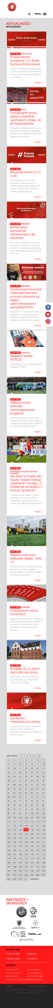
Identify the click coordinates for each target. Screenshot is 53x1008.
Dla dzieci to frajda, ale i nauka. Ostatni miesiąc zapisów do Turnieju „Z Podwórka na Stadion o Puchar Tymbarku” (26, 483)
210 (20, 879)
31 (37, 772)
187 (8, 866)
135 (31, 833)
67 (43, 792)
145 (8, 842)
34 (14, 776)
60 (43, 788)
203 (20, 875)
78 (26, 801)
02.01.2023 (15, 399)
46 (43, 780)
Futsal (29, 54)
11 (43, 760)
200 (43, 870)
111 (14, 821)
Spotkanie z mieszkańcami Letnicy (25, 720)
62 (14, 792)
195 (14, 870)
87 (37, 805)
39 (43, 776)
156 (31, 846)
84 (20, 805)
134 (26, 833)
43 (26, 780)
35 (20, 776)
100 (31, 813)
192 (37, 866)
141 (26, 838)
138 (8, 838)
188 (14, 866)
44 (32, 780)
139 (14, 838)
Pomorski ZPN (13, 953)
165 (43, 850)
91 (20, 809)
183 (26, 862)
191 (31, 866)
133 (20, 833)
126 (20, 829)
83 (14, 805)
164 (37, 850)
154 (20, 846)
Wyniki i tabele (13, 958)
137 (43, 833)
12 (8, 764)
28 (20, 772)
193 (43, 866)
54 (8, 788)
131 (8, 833)
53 (43, 784)
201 (8, 875)
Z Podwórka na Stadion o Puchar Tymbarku (23, 472)
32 (43, 772)
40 (8, 780)
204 (26, 875)
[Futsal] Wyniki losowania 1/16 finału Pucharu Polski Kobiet (25, 60)
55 (14, 788)
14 (20, 764)
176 (26, 858)
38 (37, 776)
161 (20, 850)
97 (14, 813)
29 (26, 772)
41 (14, 780)
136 (37, 833)
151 (43, 842)
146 (14, 842)
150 (37, 842)
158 (43, 846)
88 (43, 805)
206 (37, 875)
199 (37, 870)
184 (31, 862)
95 (43, 809)
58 (32, 788)
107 (31, 817)
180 (8, 862)
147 (20, 842)
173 (8, 858)
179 (43, 858)
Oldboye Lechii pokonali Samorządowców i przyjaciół (22, 408)
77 (20, 801)
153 (14, 846)
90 (14, 809)
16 (32, 764)
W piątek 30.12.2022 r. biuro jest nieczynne (25, 670)
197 (26, 870)
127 (26, 829)
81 (43, 801)
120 (26, 825)
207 (43, 875)
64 (26, 792)
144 (43, 838)
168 (20, 854)
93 (32, 809)
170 (31, 854)
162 (26, 850)
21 (20, 768)
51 (32, 784)
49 (20, 784)
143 (37, 838)
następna (34, 878)
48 (14, 784)
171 (37, 854)
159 (8, 850)
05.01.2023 (15, 54)
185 (37, 862)
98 (20, 813)
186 (43, 862)
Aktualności (33, 958)
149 (31, 842)
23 (32, 768)
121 (31, 825)
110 (8, 821)
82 (8, 805)
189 (20, 866)
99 (26, 813)
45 (37, 780)
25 (43, 768)
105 (20, 817)
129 (37, 829)
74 (43, 796)
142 (31, 838)
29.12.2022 (15, 607)
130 (43, 829)
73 (37, 796)
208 (8, 879)
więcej (38, 82)
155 (26, 846)
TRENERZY (25, 224)
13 (14, 764)
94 (37, 809)
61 (8, 792)
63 (20, 792)
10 (37, 760)
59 (37, 788)
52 (37, 784)
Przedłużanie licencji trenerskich (24, 612)
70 (20, 796)
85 (26, 805)
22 (26, 768)
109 (43, 817)
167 (14, 854)
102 (43, 813)
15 (26, 764)
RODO (8, 986)
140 (20, 838)
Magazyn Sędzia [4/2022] (21, 357)
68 (8, 796)
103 (8, 817)
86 (32, 805)
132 (14, 833)
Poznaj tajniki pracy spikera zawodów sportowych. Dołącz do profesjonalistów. (26, 118)
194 (8, 870)
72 (32, 796)
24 (37, 768)
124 (8, 829)
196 (20, 870)
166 (8, 854)
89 (8, 809)
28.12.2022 (15, 715)
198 (31, 870)
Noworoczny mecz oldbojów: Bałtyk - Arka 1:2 (26, 558)
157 (37, 846)
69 (14, 796)
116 (43, 821)
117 (8, 825)
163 (31, 850)
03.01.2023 (15, 224)
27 (14, 772)
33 (8, 776)
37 (32, 776)
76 (14, 801)
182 (20, 862)
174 (14, 858)
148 (26, 842)
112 (20, 821)
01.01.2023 (15, 552)
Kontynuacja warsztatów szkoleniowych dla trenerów (22, 232)
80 (37, 801)
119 (20, 825)
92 (26, 809)
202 (14, 875)
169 (26, 854)
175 (20, 858)
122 (37, 825)
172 (43, 854)
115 (37, 821)
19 (8, 768)
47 (8, 784)
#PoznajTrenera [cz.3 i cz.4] (25, 174)
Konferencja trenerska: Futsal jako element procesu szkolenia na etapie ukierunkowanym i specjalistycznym (26, 298)
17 (37, 764)
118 (14, 825)
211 (26, 879)
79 (32, 801)
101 (37, 813)
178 (37, 858)
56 (20, 788)
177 (31, 858)
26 (8, 772)
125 (14, 829)
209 (14, 879)
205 (31, 875)
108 (37, 817)
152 (8, 846)
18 (43, 764)
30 (32, 772)
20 (14, 768)
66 (37, 792)
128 (31, 829)
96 (8, 813)
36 (26, 776)
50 (26, 784)
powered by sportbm (38, 986)
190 (26, 866)
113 (26, 821)
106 (26, 817)
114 (31, 821)
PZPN (23, 54)
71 (26, 796)
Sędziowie (25, 352)
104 (14, 817)
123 (43, 825)
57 (26, 788)
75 (8, 801)
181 (14, 862)
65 (32, 792)
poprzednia (12, 755)
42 (20, 780)
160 (14, 850)
